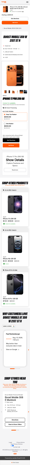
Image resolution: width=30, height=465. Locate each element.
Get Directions (11, 140)
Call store (15, 22)
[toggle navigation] (27, 2)
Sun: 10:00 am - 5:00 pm (12, 49)
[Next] (28, 349)
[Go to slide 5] (19, 368)
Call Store (11, 145)
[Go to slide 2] (15, 368)
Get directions (15, 18)
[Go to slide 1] (12, 368)
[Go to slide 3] (18, 430)
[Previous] (1, 349)
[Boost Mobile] (4, 2)
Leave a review (7, 326)
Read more (15, 170)
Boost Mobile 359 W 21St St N (12, 28)
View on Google (13, 350)
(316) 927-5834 (11, 407)
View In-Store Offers (15, 424)
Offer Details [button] (15, 462)
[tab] (15, 462)
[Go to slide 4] (18, 368)
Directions (15, 420)
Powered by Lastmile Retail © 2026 (15, 458)
